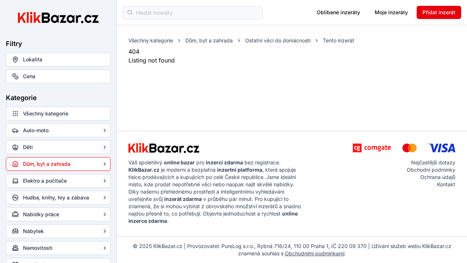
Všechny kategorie (150, 40)
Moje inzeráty (391, 12)
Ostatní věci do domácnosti (277, 40)
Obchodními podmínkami (314, 253)
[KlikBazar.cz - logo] (163, 148)
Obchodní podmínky (431, 170)
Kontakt (446, 184)
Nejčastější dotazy (433, 162)
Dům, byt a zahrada (209, 40)
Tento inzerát (338, 40)
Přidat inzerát (438, 12)
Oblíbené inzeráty (338, 12)
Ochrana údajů (437, 177)
